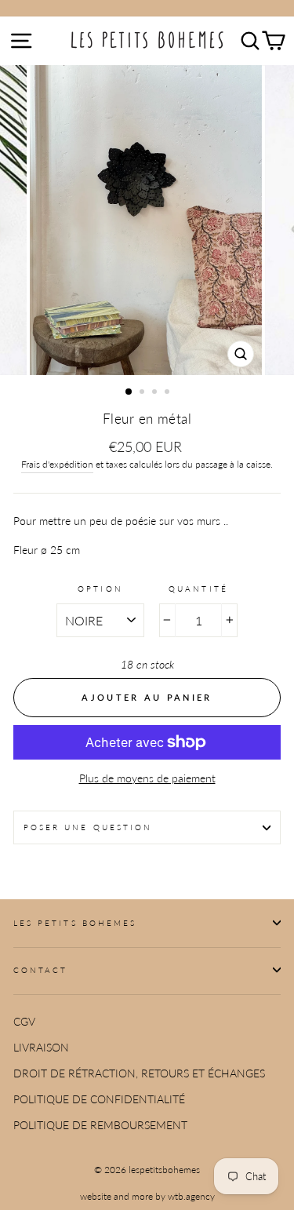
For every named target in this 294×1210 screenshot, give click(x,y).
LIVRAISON (41, 1047)
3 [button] (156, 393)
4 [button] (168, 393)
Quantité (198, 588)
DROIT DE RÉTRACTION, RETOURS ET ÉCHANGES (139, 1073)
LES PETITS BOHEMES (74, 923)
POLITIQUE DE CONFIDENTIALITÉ (99, 1099)
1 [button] (129, 392)
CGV (24, 1021)
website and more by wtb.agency (147, 1196)
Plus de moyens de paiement (147, 778)
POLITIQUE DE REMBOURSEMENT (100, 1125)
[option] (147, 220)
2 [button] (143, 393)
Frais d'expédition (57, 464)
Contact (40, 970)
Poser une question (88, 827)
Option (100, 588)
